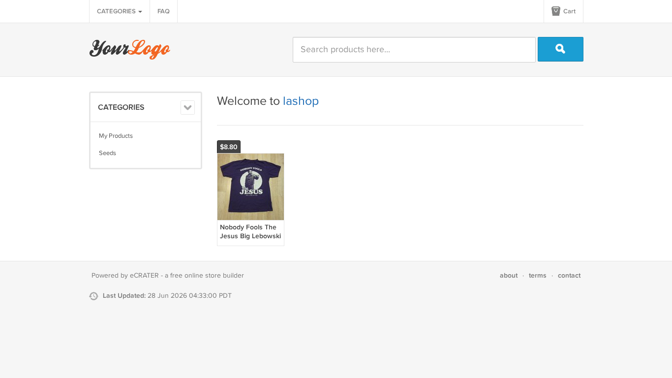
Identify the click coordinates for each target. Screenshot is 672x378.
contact (569, 275)
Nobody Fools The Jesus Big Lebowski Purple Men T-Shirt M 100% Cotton (250, 240)
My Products (116, 136)
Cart (569, 11)
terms (538, 275)
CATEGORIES (117, 11)
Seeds (107, 153)
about (509, 275)
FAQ (163, 11)
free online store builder (207, 276)
